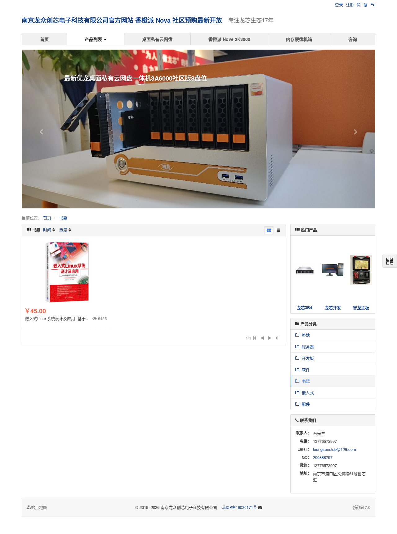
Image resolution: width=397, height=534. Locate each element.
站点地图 (39, 507)
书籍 (63, 217)
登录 (339, 4)
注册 (350, 4)
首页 (44, 39)
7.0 (361, 507)
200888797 (322, 457)
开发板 (306, 358)
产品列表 (94, 39)
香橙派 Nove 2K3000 (229, 39)
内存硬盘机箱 (299, 39)
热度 (63, 230)
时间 (47, 230)
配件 (304, 404)
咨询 (352, 39)
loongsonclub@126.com (334, 449)
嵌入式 (306, 392)
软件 (304, 369)
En (372, 4)
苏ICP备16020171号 (239, 507)
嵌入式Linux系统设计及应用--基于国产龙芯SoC (67, 318)
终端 (304, 335)
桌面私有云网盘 (157, 39)
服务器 (306, 346)
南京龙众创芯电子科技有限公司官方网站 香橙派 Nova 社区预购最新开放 (122, 20)
